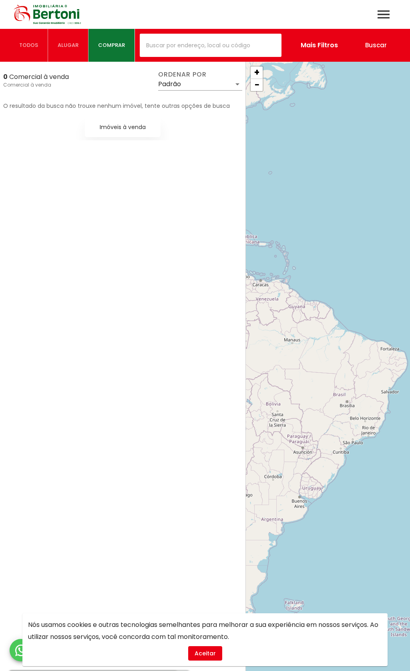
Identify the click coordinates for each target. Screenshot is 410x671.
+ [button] (256, 73)
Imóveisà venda (123, 127)
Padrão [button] (169, 84)
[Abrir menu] (383, 14)
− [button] (257, 85)
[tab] (29, 45)
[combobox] (210, 45)
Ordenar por (182, 74)
